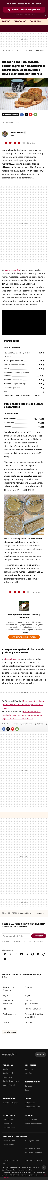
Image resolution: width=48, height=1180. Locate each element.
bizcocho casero (13, 659)
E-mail (35, 114)
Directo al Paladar (10, 1103)
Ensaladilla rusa (26, 913)
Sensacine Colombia (33, 1152)
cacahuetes (27, 724)
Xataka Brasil (8, 1145)
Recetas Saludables (34, 1009)
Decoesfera (7, 1124)
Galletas (35, 21)
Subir (38, 1054)
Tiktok (44, 954)
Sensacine (29, 1086)
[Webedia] (9, 1056)
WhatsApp (5, 954)
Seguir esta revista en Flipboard (24, 637)
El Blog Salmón (31, 1120)
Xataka (5, 1069)
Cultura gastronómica (31, 1002)
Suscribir (38, 936)
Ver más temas (9, 1032)
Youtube (22, 954)
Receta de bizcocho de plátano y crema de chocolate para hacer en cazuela (23, 704)
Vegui (5, 995)
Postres (14, 724)
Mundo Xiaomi (9, 1085)
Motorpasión (30, 1103)
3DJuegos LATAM (32, 1141)
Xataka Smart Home (11, 1081)
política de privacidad (35, 941)
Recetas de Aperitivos (8, 1002)
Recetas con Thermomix (9, 988)
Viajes (27, 995)
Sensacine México (32, 1149)
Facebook (22, 114)
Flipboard (30, 114)
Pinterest (33, 954)
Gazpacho (40, 913)
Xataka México (9, 1141)
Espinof (28, 1090)
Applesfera (7, 1077)
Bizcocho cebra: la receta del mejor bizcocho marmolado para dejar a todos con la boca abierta (22, 715)
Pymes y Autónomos (33, 1124)
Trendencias (8, 1120)
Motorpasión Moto (32, 1107)
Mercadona (40, 50)
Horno (6, 1022)
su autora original (13, 270)
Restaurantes (9, 1014)
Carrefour (28, 50)
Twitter (26, 114)
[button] (17, 132)
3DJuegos (29, 1069)
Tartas (6, 21)
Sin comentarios (11, 115)
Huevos (28, 1022)
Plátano (40, 724)
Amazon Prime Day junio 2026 (34, 1015)
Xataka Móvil (8, 1073)
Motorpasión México (33, 1160)
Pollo (5, 1009)
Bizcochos (20, 21)
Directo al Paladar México (10, 1161)
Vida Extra (29, 1073)
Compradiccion (9, 1128)
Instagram (27, 954)
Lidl (20, 50)
